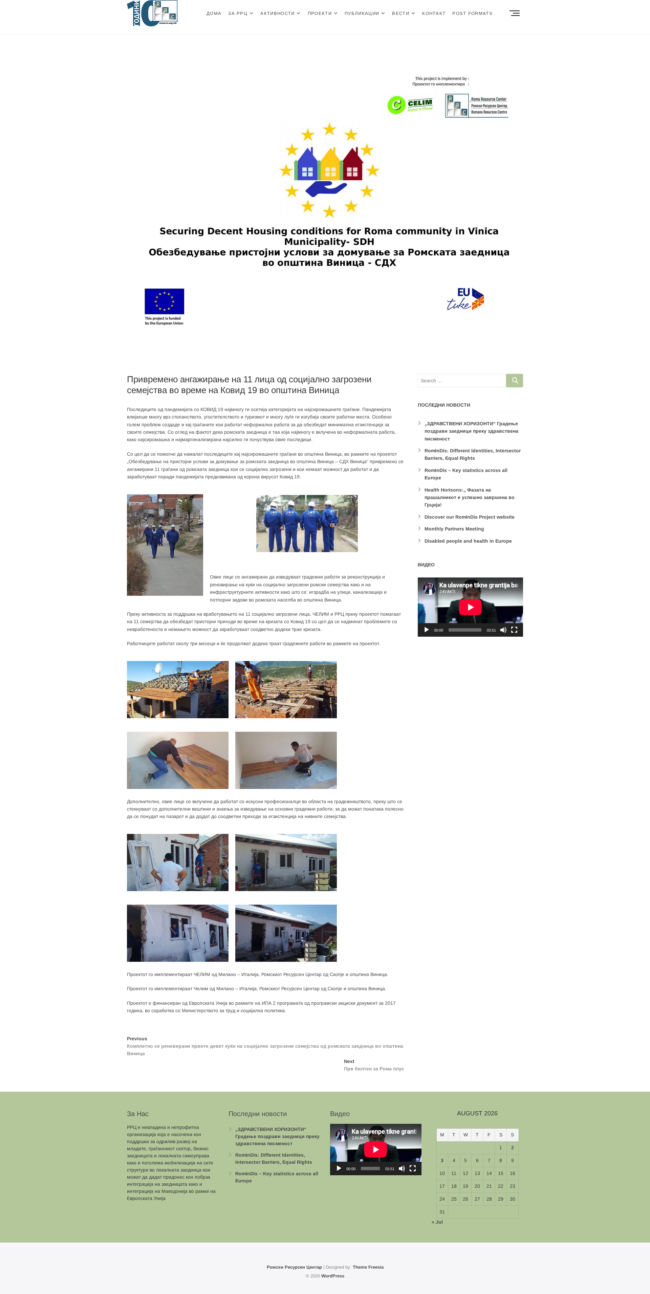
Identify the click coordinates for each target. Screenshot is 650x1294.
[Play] (426, 630)
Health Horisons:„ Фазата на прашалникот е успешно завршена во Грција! (470, 497)
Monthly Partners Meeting (454, 528)
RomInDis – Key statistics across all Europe (276, 1177)
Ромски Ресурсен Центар (294, 1267)
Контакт (434, 13)
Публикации (362, 13)
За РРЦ (237, 13)
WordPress (332, 1275)
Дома (214, 13)
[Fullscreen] (514, 630)
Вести (400, 13)
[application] (470, 607)
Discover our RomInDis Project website (470, 517)
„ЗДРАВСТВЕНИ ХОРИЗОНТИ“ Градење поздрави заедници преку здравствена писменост (471, 431)
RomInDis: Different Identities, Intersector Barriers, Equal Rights (273, 1158)
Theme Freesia (368, 1267)
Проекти (320, 13)
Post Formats (472, 13)
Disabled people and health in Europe (468, 541)
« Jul (437, 1222)
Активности (277, 13)
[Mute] (503, 630)
